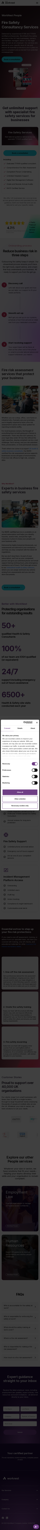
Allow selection (20, 799)
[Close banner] (37, 722)
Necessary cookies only (20, 806)
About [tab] (33, 728)
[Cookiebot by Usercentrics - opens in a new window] (24, 722)
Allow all (20, 792)
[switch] (35, 770)
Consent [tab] (7, 728)
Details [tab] (20, 728)
